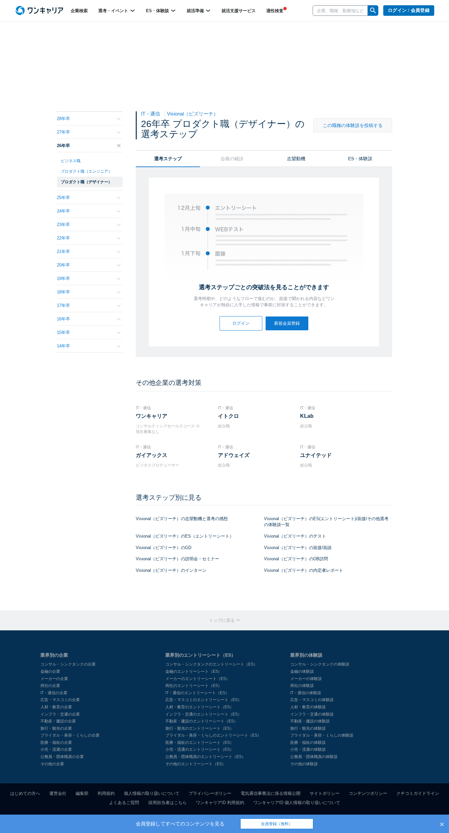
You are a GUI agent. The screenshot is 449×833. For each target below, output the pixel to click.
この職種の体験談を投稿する (353, 125)
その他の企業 (52, 764)
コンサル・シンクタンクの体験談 (319, 664)
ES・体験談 (158, 10)
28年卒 (63, 118)
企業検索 (79, 10)
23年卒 (63, 224)
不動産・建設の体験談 (310, 721)
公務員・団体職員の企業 (62, 756)
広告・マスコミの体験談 (312, 699)
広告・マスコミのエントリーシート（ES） (203, 699)
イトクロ (228, 416)
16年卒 (63, 318)
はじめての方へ (25, 793)
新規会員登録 (287, 323)
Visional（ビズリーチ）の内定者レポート (303, 570)
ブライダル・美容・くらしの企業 (70, 735)
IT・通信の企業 (53, 693)
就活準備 (196, 10)
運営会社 (57, 793)
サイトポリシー (325, 793)
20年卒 (63, 265)
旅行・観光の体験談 (308, 728)
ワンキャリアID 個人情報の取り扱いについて (296, 802)
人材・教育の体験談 (308, 707)
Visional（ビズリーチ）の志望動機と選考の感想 (182, 518)
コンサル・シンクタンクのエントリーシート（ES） (211, 664)
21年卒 (63, 251)
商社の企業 (50, 685)
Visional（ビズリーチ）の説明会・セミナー (177, 558)
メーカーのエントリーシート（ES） (197, 678)
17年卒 (63, 305)
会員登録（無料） (277, 823)
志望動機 (296, 158)
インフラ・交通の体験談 (312, 714)
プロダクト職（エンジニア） (86, 171)
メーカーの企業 (54, 678)
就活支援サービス (239, 10)
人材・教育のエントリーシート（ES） (199, 707)
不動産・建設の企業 (58, 721)
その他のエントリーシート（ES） (195, 764)
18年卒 (63, 292)
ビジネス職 (71, 161)
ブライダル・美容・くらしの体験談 (321, 735)
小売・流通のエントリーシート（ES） (199, 749)
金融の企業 (50, 671)
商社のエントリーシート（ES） (193, 685)
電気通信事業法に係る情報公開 (270, 793)
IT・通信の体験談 (305, 693)
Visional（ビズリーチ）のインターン (171, 570)
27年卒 (63, 132)
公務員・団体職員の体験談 (314, 756)
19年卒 (63, 278)
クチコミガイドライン (417, 793)
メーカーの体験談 (306, 678)
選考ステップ (168, 158)
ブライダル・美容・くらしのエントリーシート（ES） (213, 735)
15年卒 (63, 332)
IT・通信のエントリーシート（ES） (197, 693)
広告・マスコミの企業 (60, 699)
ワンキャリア (151, 416)
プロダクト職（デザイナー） (86, 182)
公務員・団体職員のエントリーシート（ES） (205, 756)
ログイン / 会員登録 (409, 10)
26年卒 (63, 145)
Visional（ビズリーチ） (192, 113)
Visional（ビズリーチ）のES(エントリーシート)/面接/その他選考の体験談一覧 (326, 521)
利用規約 (106, 793)
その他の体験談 (304, 764)
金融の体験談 (302, 671)
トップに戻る (222, 620)
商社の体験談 (302, 685)
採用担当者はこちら (167, 802)
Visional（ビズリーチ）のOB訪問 (296, 558)
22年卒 (63, 238)
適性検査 (274, 10)
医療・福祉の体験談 (308, 742)
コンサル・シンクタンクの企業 (68, 664)
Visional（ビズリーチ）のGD (163, 547)
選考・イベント (114, 10)
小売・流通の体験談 (308, 749)
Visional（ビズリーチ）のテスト (295, 536)
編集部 (82, 793)
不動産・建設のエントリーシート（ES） (201, 721)
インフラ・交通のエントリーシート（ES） (203, 714)
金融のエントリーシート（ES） (193, 671)
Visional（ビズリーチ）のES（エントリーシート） (185, 536)
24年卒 (63, 211)
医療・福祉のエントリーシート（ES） (199, 742)
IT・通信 (151, 113)
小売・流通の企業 (56, 749)
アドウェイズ (233, 455)
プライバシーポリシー (210, 793)
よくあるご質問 (124, 802)
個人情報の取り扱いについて (151, 793)
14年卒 (63, 345)
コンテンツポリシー (368, 793)
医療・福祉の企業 (56, 742)
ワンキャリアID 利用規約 (220, 802)
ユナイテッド (316, 455)
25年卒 (63, 197)
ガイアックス (151, 455)
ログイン (240, 323)
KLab (307, 416)
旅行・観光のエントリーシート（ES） (199, 728)
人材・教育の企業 (56, 707)
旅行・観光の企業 (56, 728)
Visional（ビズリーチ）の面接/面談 (298, 547)
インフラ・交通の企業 (60, 714)
